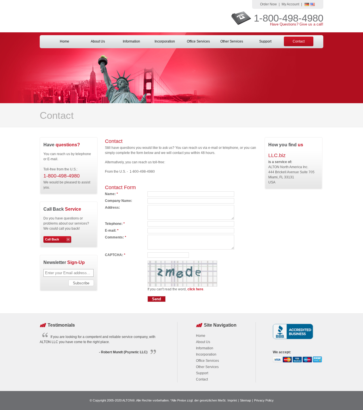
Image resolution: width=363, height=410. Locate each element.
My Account (290, 4)
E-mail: (112, 231)
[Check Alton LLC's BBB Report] (293, 340)
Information (131, 41)
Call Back (52, 239)
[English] (312, 5)
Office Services (198, 41)
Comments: (115, 237)
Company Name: (118, 201)
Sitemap (245, 400)
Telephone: (115, 224)
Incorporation (165, 41)
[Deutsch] (307, 5)
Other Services (231, 41)
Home (64, 41)
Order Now (268, 4)
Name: (111, 194)
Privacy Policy (264, 400)
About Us (98, 41)
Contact (299, 41)
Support (265, 41)
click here (195, 289)
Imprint (232, 400)
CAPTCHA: (115, 255)
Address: (112, 208)
